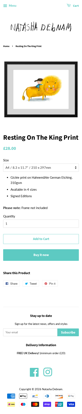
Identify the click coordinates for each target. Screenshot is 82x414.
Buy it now (41, 255)
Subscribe (68, 332)
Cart (75, 6)
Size (6, 160)
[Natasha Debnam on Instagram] (47, 374)
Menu (12, 5)
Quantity (9, 216)
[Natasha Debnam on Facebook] (34, 374)
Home (6, 46)
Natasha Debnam (52, 389)
